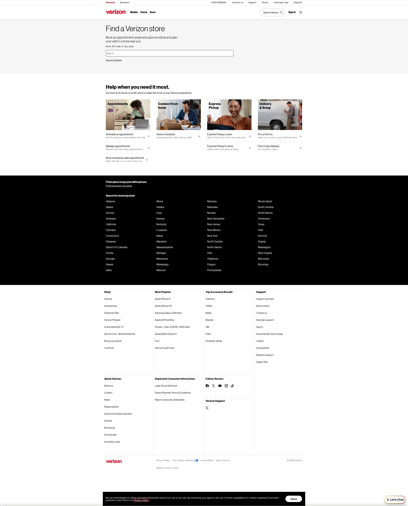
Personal (110, 2)
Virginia (262, 241)
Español (298, 2)
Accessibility (262, 348)
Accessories (110, 306)
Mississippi (162, 264)
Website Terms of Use (167, 468)
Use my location (114, 60)
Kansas (160, 218)
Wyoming (263, 264)
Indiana (160, 207)
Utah (260, 230)
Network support (264, 355)
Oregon (211, 264)
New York (212, 235)
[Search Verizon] (272, 12)
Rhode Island (265, 201)
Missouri (161, 270)
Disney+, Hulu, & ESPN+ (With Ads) (172, 327)
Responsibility (111, 406)
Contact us (237, 2)
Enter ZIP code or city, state (120, 46)
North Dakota (214, 247)
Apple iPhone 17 (163, 299)
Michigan (161, 253)
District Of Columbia (116, 247)
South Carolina (265, 207)
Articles (108, 420)
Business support (265, 320)
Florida (109, 253)
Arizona (110, 213)
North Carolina (214, 241)
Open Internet (223, 460)
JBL (208, 327)
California (111, 224)
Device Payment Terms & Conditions (173, 392)
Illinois (160, 201)
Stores (265, 2)
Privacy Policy (163, 460)
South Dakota (265, 213)
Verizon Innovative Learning (118, 413)
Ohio (209, 253)
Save (153, 12)
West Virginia (265, 253)
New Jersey (213, 224)
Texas (261, 224)
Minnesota (162, 258)
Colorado (111, 230)
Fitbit (208, 334)
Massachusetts (165, 247)
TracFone (109, 348)
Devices (108, 299)
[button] (146, 160)
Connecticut (112, 235)
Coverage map (281, 2)
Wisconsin (263, 258)
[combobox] (169, 53)
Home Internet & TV (114, 327)
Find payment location (119, 185)
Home (143, 12)
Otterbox (210, 299)
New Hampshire (216, 218)
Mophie (209, 320)
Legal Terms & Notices (166, 385)
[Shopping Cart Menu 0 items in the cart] (300, 12)
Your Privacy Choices (183, 460)
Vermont (262, 235)
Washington (264, 247)
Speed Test (262, 362)
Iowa (159, 213)
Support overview (265, 299)
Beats (208, 313)
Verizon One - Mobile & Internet (119, 334)
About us (108, 385)
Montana (212, 201)
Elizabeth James (214, 341)
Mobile (134, 12)
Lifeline (260, 341)
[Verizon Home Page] (116, 11)
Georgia (110, 258)
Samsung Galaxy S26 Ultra (168, 313)
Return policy (263, 306)
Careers (108, 392)
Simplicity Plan (111, 313)
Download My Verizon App (269, 334)
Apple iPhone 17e (163, 306)
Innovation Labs (112, 441)
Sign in (259, 327)
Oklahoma (212, 258)
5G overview (110, 434)
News (107, 399)
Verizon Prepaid (112, 320)
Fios (157, 341)
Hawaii (109, 264)
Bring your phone (112, 341)
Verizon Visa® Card (164, 348)
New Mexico (214, 230)
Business (124, 2)
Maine (160, 235)
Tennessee (264, 218)
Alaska (109, 207)
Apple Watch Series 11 (166, 334)
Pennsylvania (214, 270)
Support (252, 2)
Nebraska (212, 207)
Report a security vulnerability (170, 399)
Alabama (110, 201)
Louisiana (162, 230)
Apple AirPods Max (164, 320)
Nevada (211, 213)
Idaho (109, 270)
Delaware (111, 241)
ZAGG (209, 306)
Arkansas (111, 218)
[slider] (394, 499)
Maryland (161, 241)
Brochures (109, 427)
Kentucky (162, 224)
